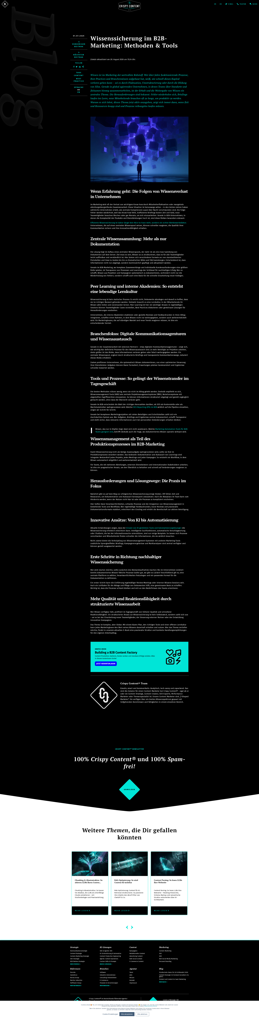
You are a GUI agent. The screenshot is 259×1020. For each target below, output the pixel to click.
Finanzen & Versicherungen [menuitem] (109, 983)
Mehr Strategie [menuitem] (75, 964)
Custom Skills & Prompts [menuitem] (108, 961)
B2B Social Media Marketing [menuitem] (168, 959)
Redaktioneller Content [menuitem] (137, 953)
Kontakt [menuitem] (132, 980)
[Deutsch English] (78, 91)
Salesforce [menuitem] (73, 975)
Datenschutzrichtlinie (150, 1006)
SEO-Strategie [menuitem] (74, 959)
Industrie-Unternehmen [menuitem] (107, 975)
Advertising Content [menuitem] (136, 956)
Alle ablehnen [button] (142, 1014)
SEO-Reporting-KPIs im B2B (145, 407)
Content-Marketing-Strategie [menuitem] (79, 956)
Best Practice (79, 80)
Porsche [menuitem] (72, 972)
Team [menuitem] (131, 972)
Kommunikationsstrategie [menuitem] (78, 951)
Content (79, 75)
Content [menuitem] (133, 947)
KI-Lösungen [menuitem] (105, 947)
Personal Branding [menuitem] (165, 961)
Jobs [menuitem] (131, 975)
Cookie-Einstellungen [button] (110, 1014)
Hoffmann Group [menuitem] (75, 983)
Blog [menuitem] (161, 968)
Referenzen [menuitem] (75, 968)
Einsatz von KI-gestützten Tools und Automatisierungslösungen (154, 528)
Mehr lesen (81, 911)
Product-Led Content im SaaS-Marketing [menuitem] (172, 979)
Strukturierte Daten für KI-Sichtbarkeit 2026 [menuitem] (173, 972)
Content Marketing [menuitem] (165, 951)
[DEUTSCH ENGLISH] (219, 4)
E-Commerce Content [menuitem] (137, 961)
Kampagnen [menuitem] (133, 951)
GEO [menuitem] (160, 956)
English (222, 4)
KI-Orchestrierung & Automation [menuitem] (110, 953)
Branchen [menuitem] (104, 968)
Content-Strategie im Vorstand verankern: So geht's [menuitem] (174, 976)
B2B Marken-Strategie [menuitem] (77, 961)
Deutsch (216, 4)
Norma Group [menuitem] (74, 978)
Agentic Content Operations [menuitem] (109, 959)
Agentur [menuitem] (133, 968)
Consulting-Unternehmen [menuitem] (108, 978)
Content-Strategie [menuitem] (76, 953)
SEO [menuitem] (160, 953)
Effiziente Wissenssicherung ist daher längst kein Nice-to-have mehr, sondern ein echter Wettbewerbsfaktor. (138, 223)
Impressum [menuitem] (133, 983)
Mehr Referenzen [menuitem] (75, 985)
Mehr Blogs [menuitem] (162, 982)
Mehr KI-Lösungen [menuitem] (105, 964)
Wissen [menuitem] (132, 978)
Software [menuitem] (103, 972)
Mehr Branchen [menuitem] (104, 985)
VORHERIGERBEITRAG (78, 45)
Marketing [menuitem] (164, 947)
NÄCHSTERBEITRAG (78, 56)
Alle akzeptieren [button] (127, 1014)
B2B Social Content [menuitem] (136, 959)
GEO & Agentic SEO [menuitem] (106, 951)
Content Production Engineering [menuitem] (110, 956)
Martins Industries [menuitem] (76, 980)
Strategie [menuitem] (74, 947)
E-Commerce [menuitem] (104, 980)
